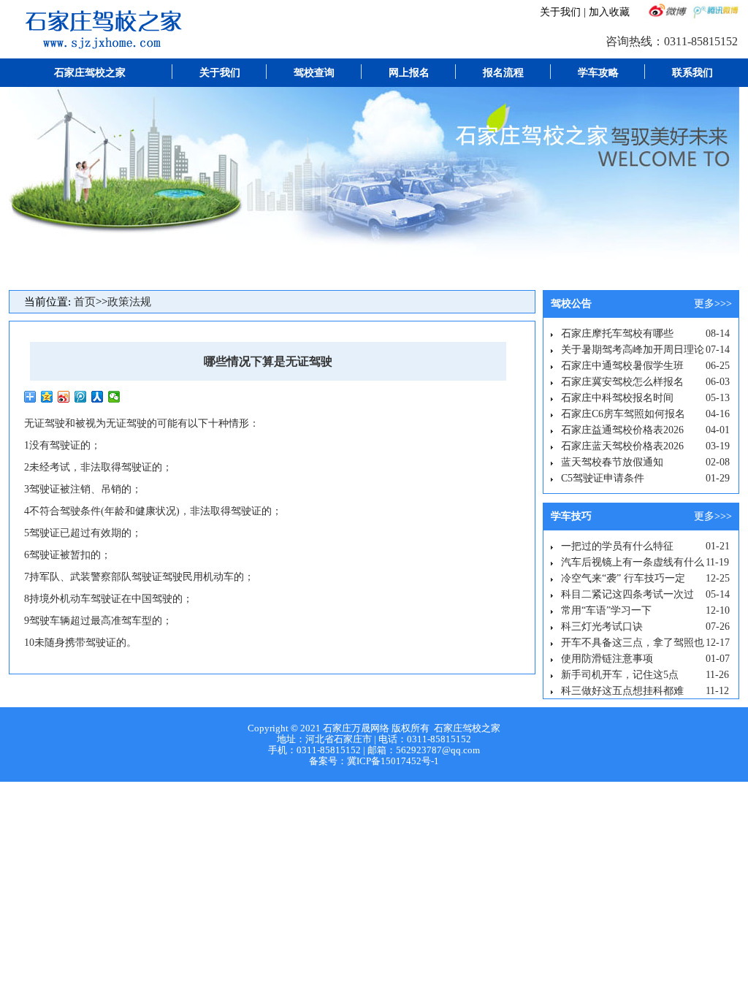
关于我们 (560, 12)
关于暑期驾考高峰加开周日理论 (632, 349)
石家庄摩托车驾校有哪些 (617, 333)
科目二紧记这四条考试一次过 (627, 594)
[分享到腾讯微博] (81, 397)
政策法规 (129, 302)
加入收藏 (609, 12)
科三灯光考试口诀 (602, 626)
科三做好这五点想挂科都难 (622, 690)
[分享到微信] (114, 397)
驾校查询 (314, 72)
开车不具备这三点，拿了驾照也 (632, 642)
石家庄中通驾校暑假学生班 (622, 365)
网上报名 (409, 72)
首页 (85, 302)
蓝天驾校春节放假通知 (612, 462)
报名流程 (503, 72)
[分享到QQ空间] (47, 397)
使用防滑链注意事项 (607, 658)
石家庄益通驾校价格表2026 (622, 429)
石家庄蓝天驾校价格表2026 (622, 446)
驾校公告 (571, 303)
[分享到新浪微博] (64, 397)
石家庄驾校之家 (90, 72)
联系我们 (692, 72)
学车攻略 (598, 72)
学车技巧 (571, 516)
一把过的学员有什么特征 (617, 546)
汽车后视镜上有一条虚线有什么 (632, 562)
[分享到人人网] (97, 397)
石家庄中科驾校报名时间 (617, 397)
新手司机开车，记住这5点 (620, 674)
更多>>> (713, 303)
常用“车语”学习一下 (606, 610)
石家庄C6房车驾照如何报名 (623, 413)
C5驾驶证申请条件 (602, 478)
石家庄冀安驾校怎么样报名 (622, 381)
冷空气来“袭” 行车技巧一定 (623, 578)
